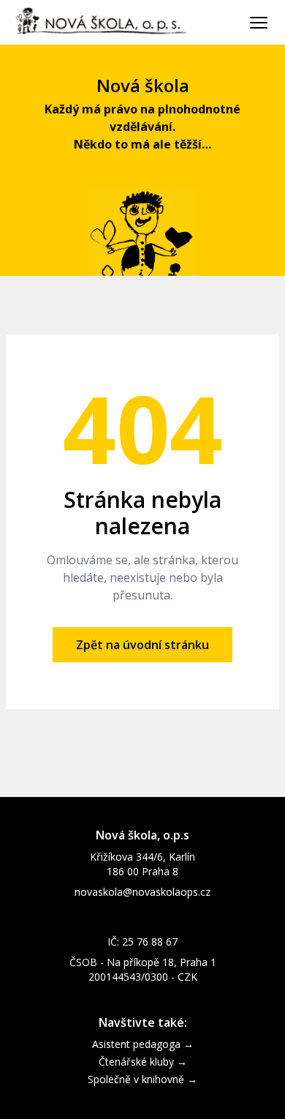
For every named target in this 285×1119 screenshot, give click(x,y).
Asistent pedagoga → (143, 1044)
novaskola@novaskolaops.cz (142, 892)
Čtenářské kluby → (143, 1062)
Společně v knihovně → (142, 1079)
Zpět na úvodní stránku (142, 645)
